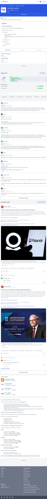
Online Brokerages (10, 5)
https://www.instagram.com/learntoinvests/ (9, 225)
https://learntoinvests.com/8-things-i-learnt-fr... (9, 300)
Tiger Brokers (13, 268)
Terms (2, 476)
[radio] (2, 79)
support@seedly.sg (11, 455)
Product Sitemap (27, 481)
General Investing (14, 207)
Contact (2, 471)
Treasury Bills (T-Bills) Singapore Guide (31, 487)
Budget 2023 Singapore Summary (30, 492)
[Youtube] (12, 497)
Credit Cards (26, 469)
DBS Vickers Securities (20, 5)
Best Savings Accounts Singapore (30, 490)
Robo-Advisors (26, 473)
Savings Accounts (27, 476)
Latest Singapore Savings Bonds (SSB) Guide (32, 489)
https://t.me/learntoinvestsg (25, 223)
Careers (2, 473)
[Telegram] (10, 497)
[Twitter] (1, 497)
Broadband (26, 478)
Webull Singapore (5, 350)
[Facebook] (4, 497)
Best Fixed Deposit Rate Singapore (30, 485)
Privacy (2, 474)
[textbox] (24, 275)
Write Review (23, 14)
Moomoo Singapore (21, 268)
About (2, 469)
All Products (3, 5)
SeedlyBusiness (4, 485)
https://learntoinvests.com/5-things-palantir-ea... (10, 217)
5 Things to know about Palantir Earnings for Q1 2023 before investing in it (18, 210)
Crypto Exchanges (27, 474)
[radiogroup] (11, 10)
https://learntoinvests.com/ (10, 223)
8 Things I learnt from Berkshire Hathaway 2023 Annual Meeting (16, 289)
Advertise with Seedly (5, 487)
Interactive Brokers (6, 268)
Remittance (26, 479)
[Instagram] (7, 497)
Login (44, 1)
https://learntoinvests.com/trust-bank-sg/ (10, 221)
